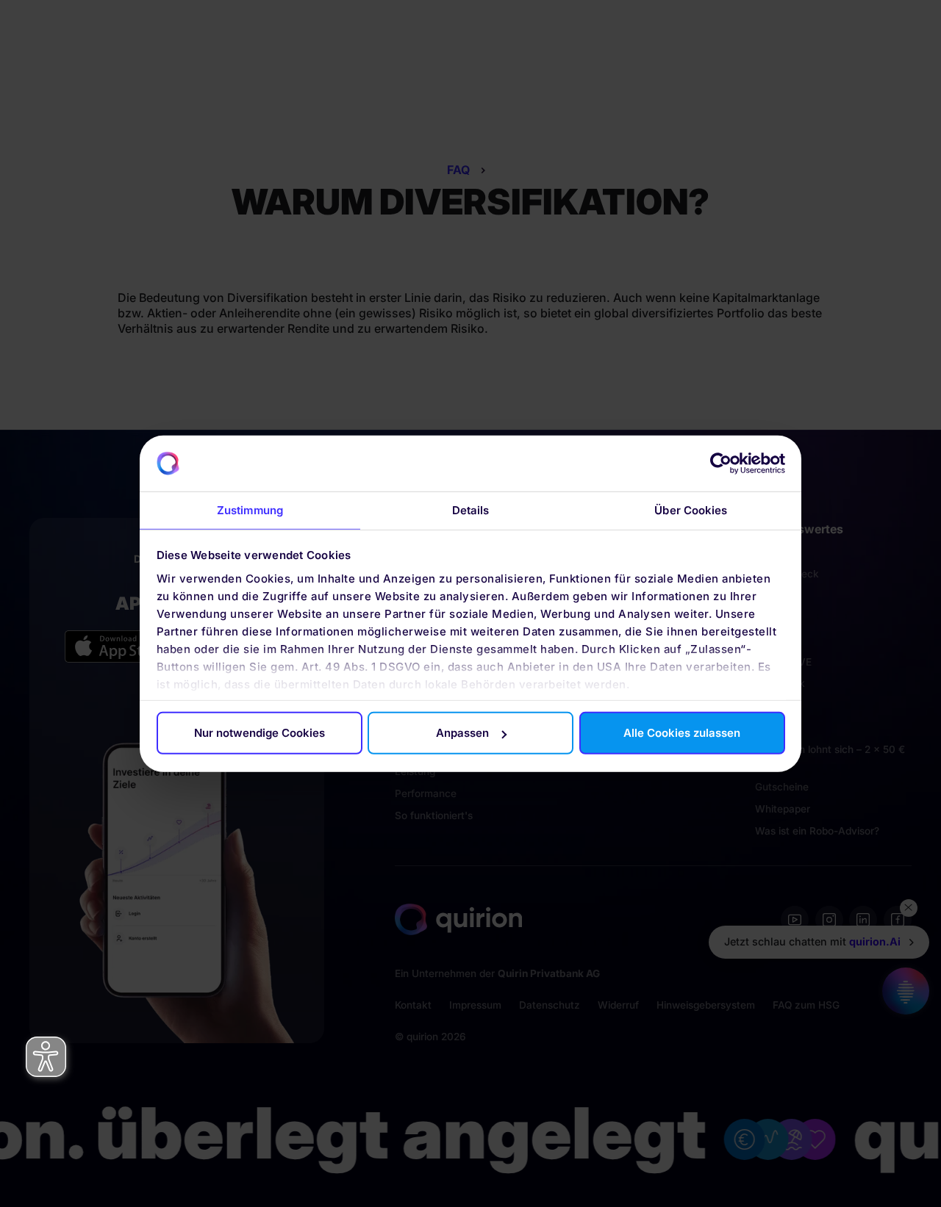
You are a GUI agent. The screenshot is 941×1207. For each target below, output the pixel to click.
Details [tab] (471, 510)
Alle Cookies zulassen (681, 733)
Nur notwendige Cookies (259, 733)
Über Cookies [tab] (690, 510)
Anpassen (462, 733)
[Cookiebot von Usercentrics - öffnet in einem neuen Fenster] (720, 464)
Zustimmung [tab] (250, 510)
